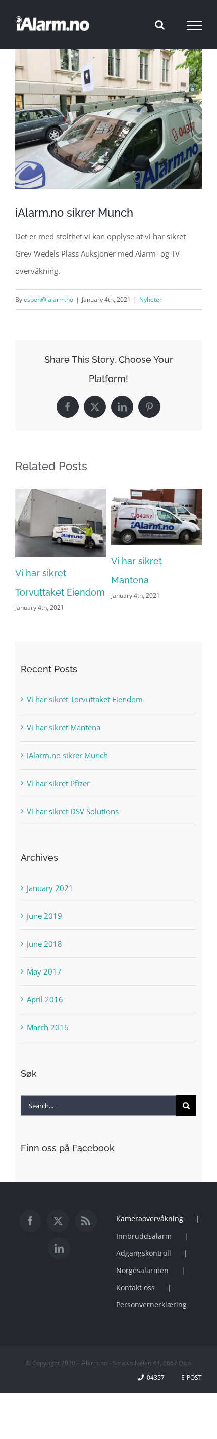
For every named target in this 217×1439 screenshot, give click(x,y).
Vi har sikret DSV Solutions (73, 811)
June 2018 (44, 944)
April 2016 (45, 999)
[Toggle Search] (160, 25)
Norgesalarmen (142, 1270)
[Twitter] (58, 1221)
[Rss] (86, 1221)
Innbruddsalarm (144, 1236)
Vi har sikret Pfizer (58, 783)
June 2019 (44, 916)
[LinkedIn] (59, 1248)
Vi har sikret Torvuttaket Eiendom (85, 699)
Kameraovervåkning (149, 1218)
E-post (190, 1377)
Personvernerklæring (151, 1304)
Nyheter (150, 299)
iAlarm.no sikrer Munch (67, 755)
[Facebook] (30, 1221)
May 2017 (44, 971)
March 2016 (48, 1027)
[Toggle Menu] (194, 25)
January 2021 (50, 888)
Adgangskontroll (143, 1253)
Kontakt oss (135, 1287)
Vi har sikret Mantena (63, 727)
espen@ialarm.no (48, 299)
